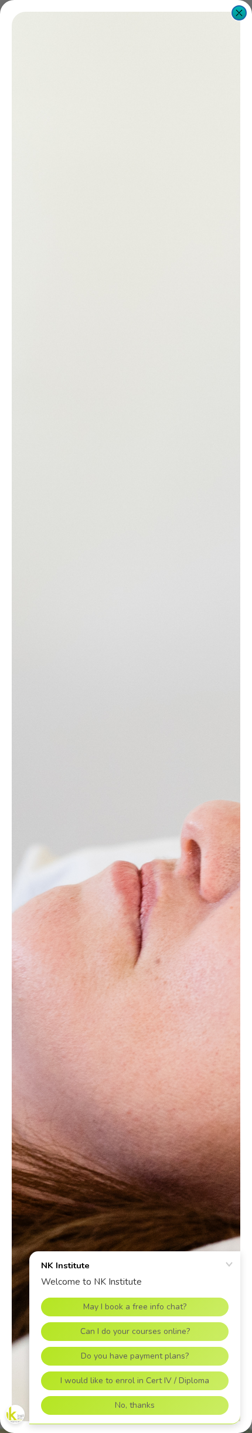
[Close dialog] (239, 13)
